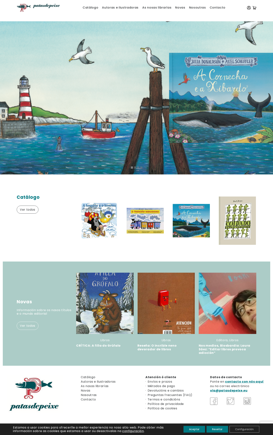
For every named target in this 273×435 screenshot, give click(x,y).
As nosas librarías (156, 7)
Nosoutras (197, 7)
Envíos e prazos (160, 381)
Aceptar (194, 429)
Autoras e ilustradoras (120, 7)
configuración (133, 431)
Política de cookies (162, 408)
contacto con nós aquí (244, 381)
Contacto (217, 7)
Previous (71, 221)
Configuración (244, 429)
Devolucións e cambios (166, 390)
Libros (105, 340)
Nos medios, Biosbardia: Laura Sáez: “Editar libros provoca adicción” (224, 349)
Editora (222, 340)
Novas (180, 7)
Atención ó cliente (160, 377)
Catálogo (90, 7)
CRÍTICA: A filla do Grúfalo (98, 345)
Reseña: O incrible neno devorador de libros (157, 347)
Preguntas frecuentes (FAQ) (170, 395)
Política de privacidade (166, 404)
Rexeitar (217, 429)
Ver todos (27, 209)
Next (258, 221)
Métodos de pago (161, 386)
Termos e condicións (164, 399)
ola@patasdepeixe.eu (229, 390)
